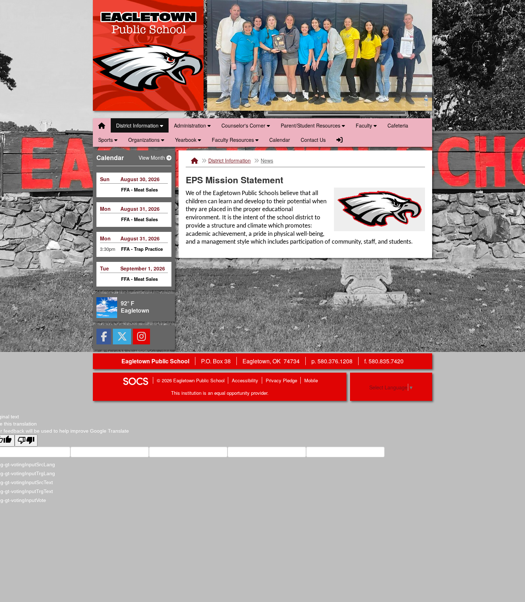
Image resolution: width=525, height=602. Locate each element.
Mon (105, 181)
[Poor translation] (26, 440)
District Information (138, 125)
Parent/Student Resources (311, 125)
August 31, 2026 (140, 181)
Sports (106, 139)
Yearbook (186, 139)
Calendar (279, 139)
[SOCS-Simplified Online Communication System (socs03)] (135, 380)
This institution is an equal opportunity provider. (220, 392)
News (267, 160)
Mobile (311, 380)
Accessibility (245, 380)
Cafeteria (398, 125)
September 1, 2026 (142, 241)
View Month (152, 157)
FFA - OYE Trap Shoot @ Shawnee (141, 285)
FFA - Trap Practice (142, 222)
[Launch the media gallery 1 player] (379, 208)
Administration (191, 125)
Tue (104, 241)
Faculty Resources (233, 139)
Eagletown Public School (148, 55)
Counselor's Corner (244, 125)
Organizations (144, 139)
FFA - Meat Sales (139, 192)
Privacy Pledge (281, 380)
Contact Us (313, 139)
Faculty (365, 125)
